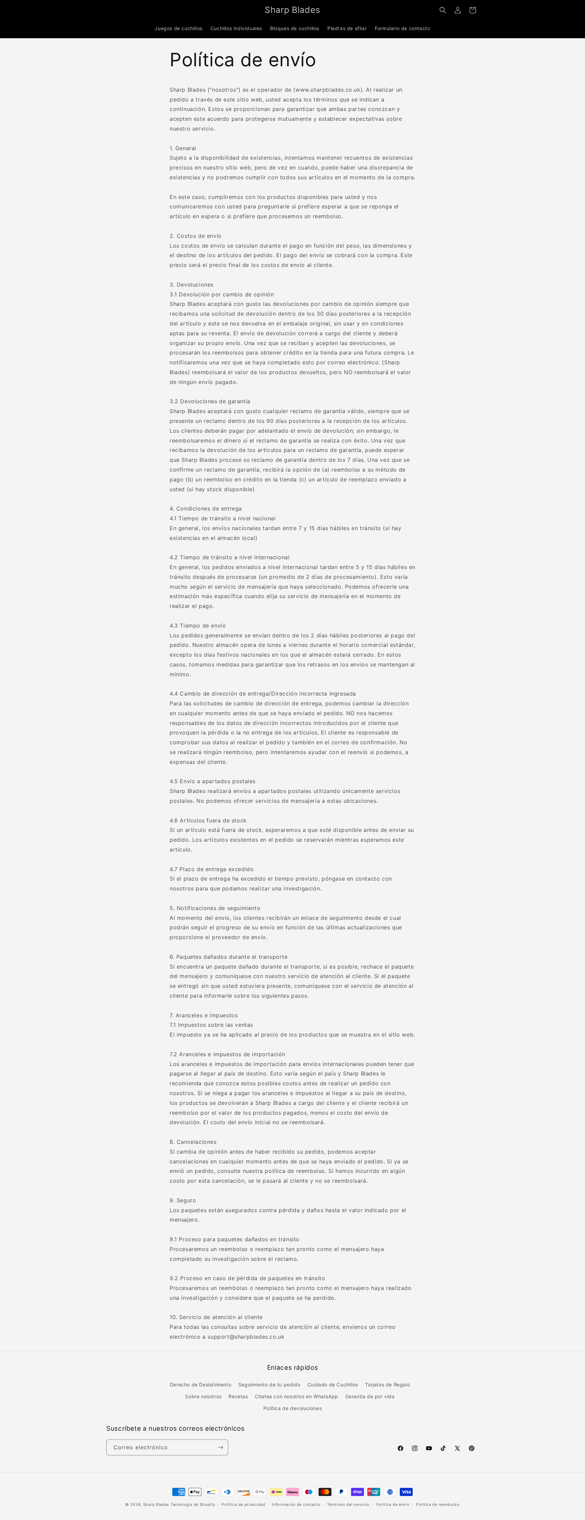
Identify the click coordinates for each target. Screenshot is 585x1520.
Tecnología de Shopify (193, 1504)
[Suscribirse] (220, 1447)
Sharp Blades (156, 1504)
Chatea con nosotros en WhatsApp (296, 1396)
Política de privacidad (243, 1504)
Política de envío (393, 1504)
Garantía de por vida (370, 1396)
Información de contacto (296, 1504)
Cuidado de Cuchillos (332, 1384)
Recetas (238, 1396)
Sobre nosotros (203, 1396)
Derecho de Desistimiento (200, 1384)
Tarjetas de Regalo (387, 1384)
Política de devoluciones (292, 1408)
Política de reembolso (438, 1504)
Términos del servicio (348, 1504)
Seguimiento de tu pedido (269, 1384)
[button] (442, 10)
